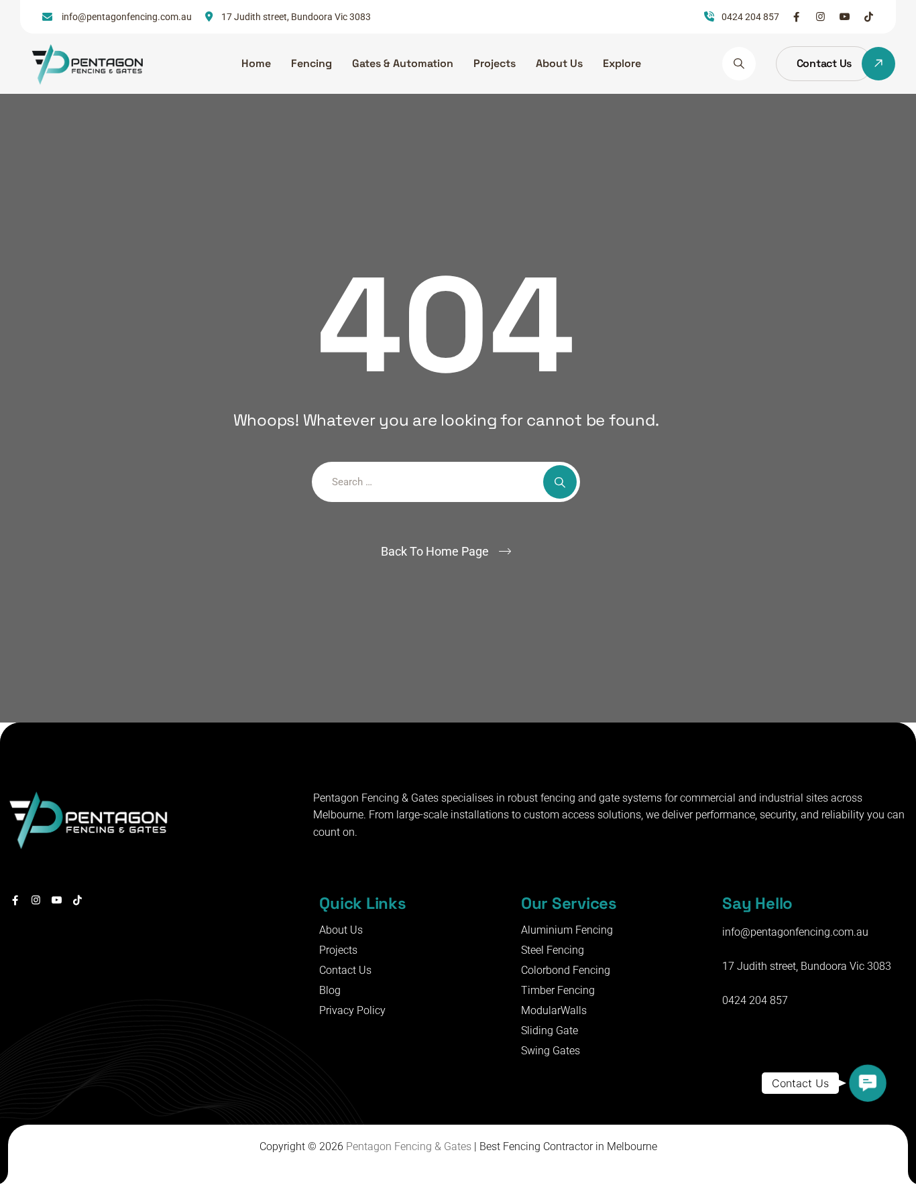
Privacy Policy (352, 1010)
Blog (330, 990)
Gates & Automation (402, 63)
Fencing (311, 63)
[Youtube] (845, 16)
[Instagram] (820, 16)
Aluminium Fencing (567, 930)
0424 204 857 (755, 1000)
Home (256, 63)
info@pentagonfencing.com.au (795, 932)
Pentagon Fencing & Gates (408, 1146)
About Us (559, 63)
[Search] (739, 63)
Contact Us (345, 970)
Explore (622, 63)
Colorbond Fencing (565, 970)
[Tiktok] (869, 16)
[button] (868, 1083)
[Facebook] (796, 16)
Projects (494, 63)
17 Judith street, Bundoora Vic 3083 (806, 966)
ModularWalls (554, 1010)
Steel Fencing (552, 950)
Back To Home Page (435, 551)
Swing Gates (550, 1050)
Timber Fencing (558, 990)
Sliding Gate (549, 1030)
